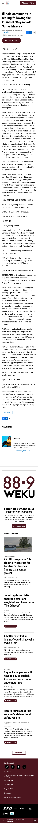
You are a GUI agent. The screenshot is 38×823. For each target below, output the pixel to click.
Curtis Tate (7, 577)
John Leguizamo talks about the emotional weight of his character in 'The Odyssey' (19, 600)
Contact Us (7, 793)
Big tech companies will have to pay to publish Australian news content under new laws (18, 677)
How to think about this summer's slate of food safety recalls (17, 714)
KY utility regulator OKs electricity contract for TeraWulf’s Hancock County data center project (17, 566)
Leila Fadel (5, 32)
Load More (19, 753)
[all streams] (35, 820)
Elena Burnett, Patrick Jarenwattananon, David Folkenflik (16, 722)
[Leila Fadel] (6, 441)
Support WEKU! (28, 3)
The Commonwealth (9, 556)
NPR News (7, 412)
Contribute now (19, 526)
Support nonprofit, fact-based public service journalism (19, 510)
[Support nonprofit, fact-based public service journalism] (19, 488)
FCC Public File (8, 780)
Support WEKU (8, 789)
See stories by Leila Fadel (22, 451)
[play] (3, 821)
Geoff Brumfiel (8, 647)
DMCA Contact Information (12, 797)
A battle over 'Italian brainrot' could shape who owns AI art (19, 639)
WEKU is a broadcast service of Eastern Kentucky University (19, 776)
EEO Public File (8, 784)
